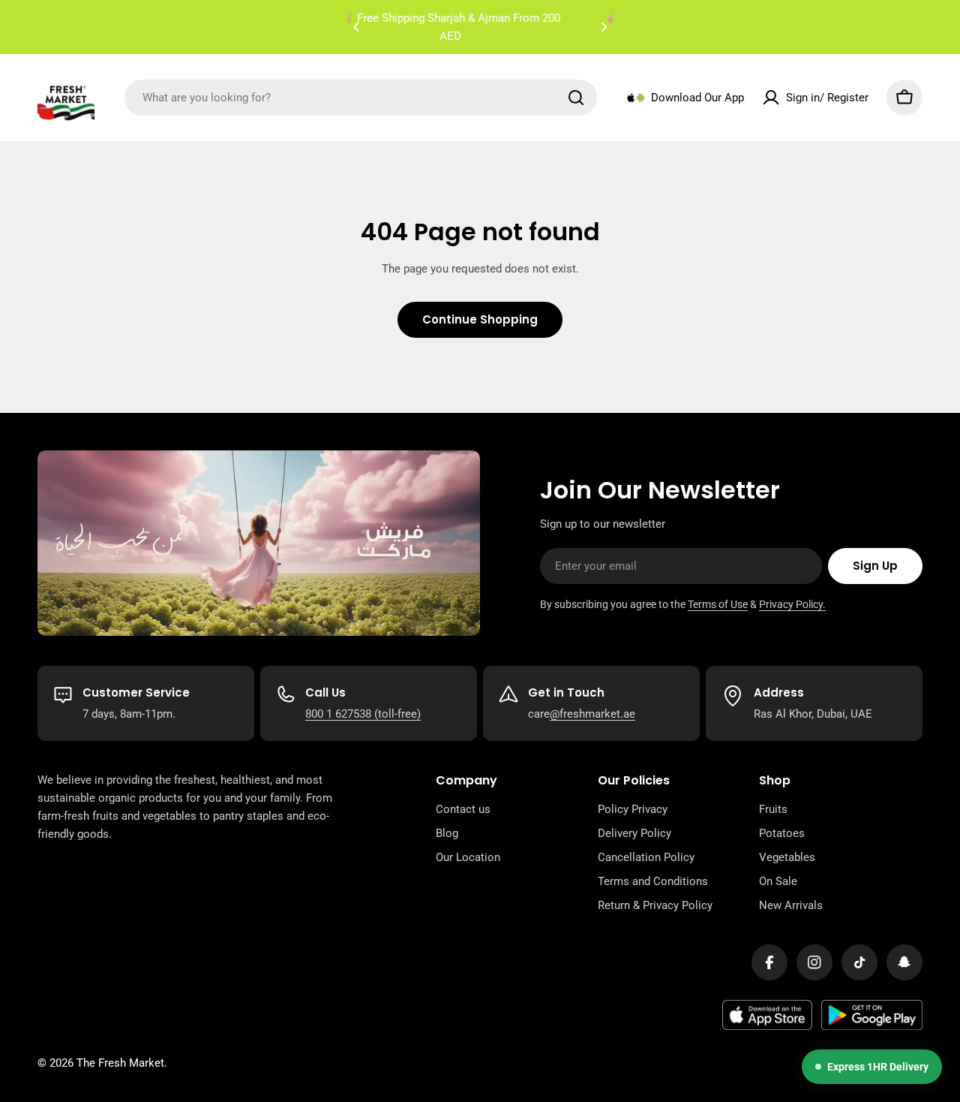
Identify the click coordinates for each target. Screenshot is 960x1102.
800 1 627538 (338, 714)
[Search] (576, 98)
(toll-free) (396, 714)
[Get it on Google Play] (871, 1015)
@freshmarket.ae (592, 714)
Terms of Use (718, 604)
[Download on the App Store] (767, 1015)
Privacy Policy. (792, 604)
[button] (356, 27)
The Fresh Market (120, 1063)
